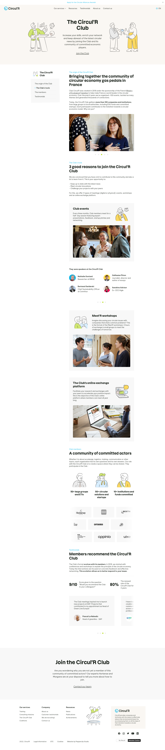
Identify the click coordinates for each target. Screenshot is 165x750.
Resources (73, 8)
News (68, 711)
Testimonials (85, 8)
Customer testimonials (50, 714)
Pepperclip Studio (82, 741)
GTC (51, 741)
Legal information (40, 741)
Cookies (60, 741)
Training (22, 711)
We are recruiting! (48, 718)
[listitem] (79, 512)
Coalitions (23, 721)
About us (96, 8)
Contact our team (82, 686)
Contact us (107, 8)
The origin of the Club (43, 84)
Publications (70, 714)
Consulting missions (26, 714)
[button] (60, 8)
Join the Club (82, 53)
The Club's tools (43, 88)
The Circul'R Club (25, 718)
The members (40, 92)
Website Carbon (134, 740)
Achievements (71, 718)
